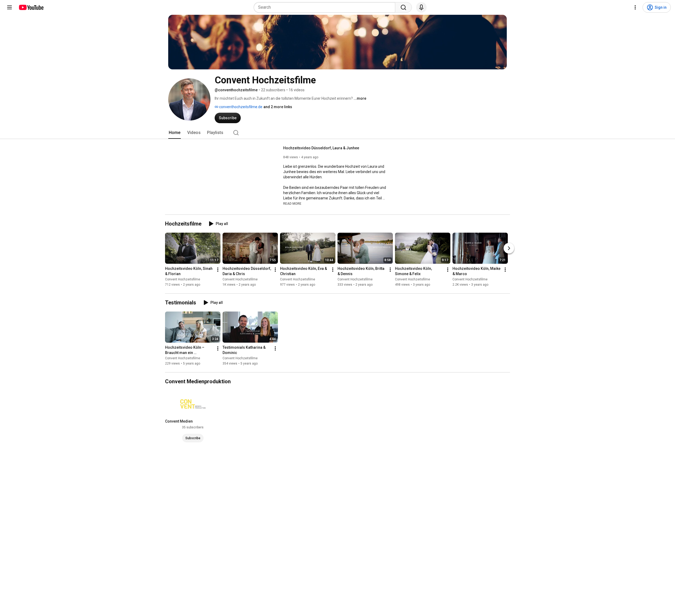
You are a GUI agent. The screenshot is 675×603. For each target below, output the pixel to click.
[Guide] (9, 7)
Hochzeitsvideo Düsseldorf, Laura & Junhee (321, 148)
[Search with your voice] (421, 7)
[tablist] (337, 132)
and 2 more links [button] (277, 107)
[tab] (174, 132)
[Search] (403, 7)
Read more (292, 203)
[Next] (509, 248)
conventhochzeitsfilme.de (240, 107)
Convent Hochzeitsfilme (182, 279)
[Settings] (635, 7)
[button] (292, 203)
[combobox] (326, 7)
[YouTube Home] (31, 7)
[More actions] (218, 269)
